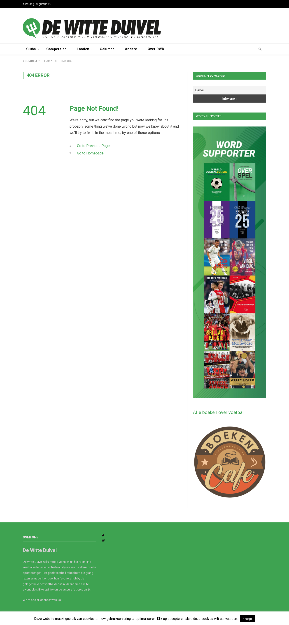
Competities (56, 49)
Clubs (31, 49)
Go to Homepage (90, 153)
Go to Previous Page (93, 146)
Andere (131, 49)
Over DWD (156, 49)
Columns (107, 49)
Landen (83, 49)
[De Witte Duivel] (144, 25)
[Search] (260, 49)
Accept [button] (247, 618)
